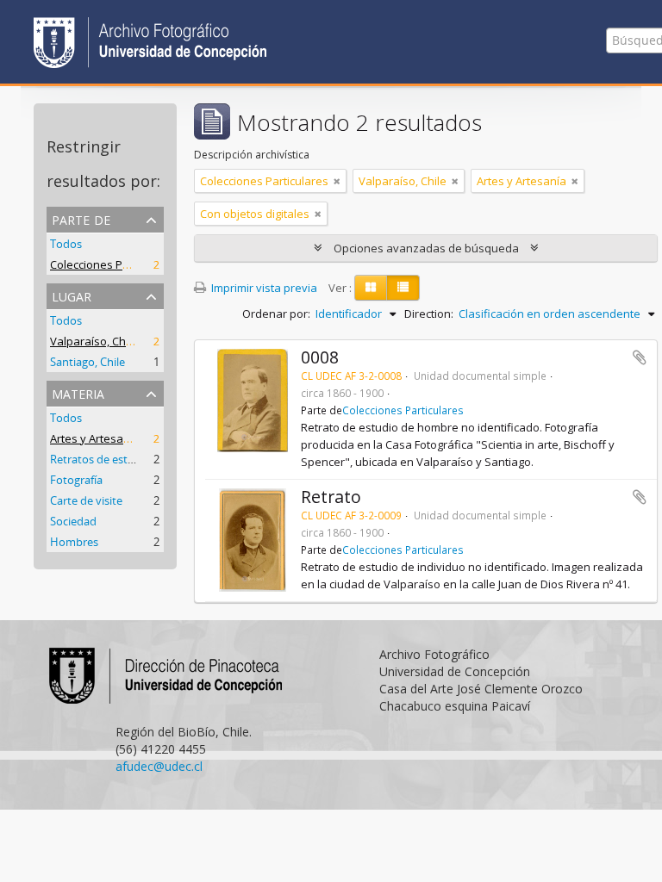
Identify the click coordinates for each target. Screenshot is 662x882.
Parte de (81, 218)
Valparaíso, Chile (94, 341)
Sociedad (73, 521)
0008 (320, 357)
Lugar (71, 295)
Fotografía (76, 480)
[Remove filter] (337, 180)
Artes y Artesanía (95, 438)
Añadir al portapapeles (639, 357)
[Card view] (370, 288)
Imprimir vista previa (263, 287)
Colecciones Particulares (114, 264)
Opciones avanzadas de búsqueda (426, 248)
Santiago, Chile (87, 362)
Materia (78, 392)
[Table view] (403, 288)
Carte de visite (86, 500)
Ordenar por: (276, 313)
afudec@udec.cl (159, 766)
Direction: (428, 313)
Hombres (74, 542)
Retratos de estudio (100, 459)
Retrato (331, 496)
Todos (66, 244)
